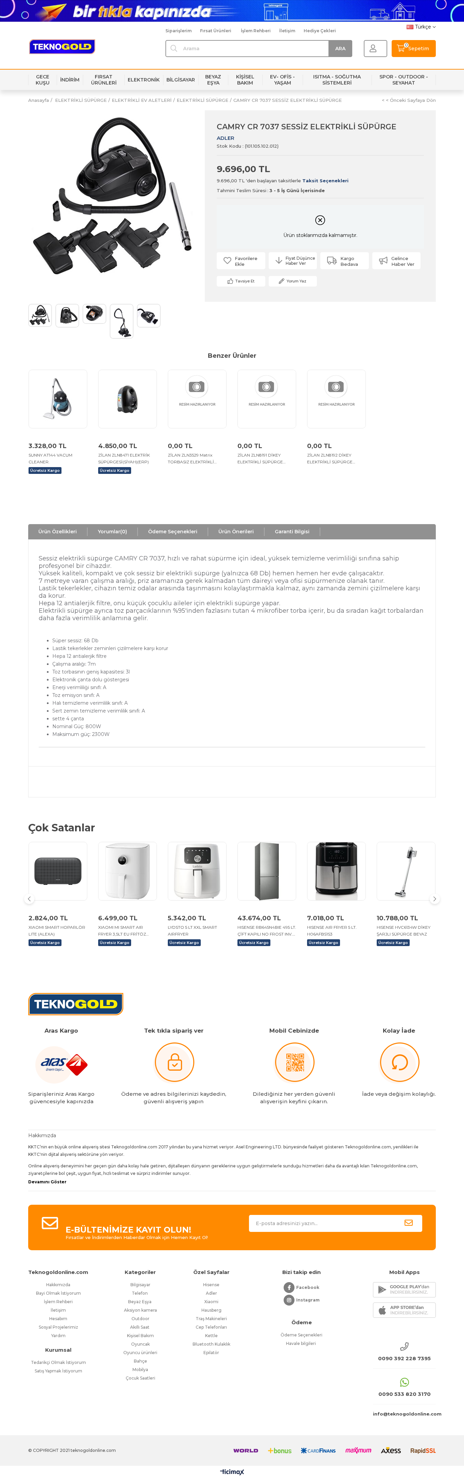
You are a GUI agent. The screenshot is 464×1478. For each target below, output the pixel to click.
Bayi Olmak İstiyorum (58, 1293)
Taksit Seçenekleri (325, 180)
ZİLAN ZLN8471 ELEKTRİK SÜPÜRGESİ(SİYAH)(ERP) (124, 458)
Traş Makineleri (211, 1318)
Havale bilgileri (301, 1343)
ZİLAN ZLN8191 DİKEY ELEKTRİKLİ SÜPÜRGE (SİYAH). (260, 458)
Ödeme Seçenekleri (172, 532)
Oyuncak (140, 1344)
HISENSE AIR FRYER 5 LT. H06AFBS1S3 (332, 931)
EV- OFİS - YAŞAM (282, 80)
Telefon (140, 1293)
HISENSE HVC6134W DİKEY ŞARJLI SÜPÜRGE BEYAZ (403, 931)
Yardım (58, 1335)
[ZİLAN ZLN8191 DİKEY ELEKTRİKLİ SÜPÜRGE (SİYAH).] (267, 399)
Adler (211, 1293)
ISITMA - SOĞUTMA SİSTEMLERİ (337, 80)
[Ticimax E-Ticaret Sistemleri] (232, 1472)
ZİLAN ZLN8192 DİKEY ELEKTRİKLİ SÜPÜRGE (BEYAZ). (330, 458)
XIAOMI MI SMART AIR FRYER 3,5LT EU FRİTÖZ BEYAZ (122, 931)
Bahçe (140, 1361)
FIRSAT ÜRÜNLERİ (104, 80)
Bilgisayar (140, 1284)
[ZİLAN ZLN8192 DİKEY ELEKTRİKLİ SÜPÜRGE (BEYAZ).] (336, 399)
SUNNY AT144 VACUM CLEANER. (50, 458)
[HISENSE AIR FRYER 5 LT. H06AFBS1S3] (336, 871)
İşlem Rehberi (256, 30)
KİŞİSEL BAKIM (245, 80)
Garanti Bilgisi (292, 532)
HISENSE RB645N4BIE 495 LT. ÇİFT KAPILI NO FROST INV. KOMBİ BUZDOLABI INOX (266, 931)
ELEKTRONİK (144, 80)
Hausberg (211, 1310)
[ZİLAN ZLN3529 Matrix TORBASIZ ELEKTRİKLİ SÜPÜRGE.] (197, 399)
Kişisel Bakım (140, 1335)
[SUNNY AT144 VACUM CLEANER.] (58, 399)
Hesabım (58, 1318)
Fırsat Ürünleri (215, 30)
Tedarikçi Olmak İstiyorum (58, 1362)
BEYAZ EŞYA (213, 80)
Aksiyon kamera (140, 1310)
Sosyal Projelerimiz (58, 1327)
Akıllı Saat (140, 1327)
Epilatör (211, 1352)
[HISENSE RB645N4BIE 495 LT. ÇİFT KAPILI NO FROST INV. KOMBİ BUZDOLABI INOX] (267, 871)
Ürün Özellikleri (57, 532)
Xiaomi (211, 1301)
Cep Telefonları (211, 1327)
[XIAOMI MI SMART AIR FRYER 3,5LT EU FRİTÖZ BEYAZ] (128, 871)
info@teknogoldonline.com (404, 1414)
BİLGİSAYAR (180, 80)
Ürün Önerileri (236, 532)
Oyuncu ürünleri (140, 1352)
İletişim (287, 30)
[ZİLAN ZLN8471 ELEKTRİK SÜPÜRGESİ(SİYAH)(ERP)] (128, 399)
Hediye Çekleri (320, 30)
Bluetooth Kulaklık (211, 1344)
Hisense (211, 1284)
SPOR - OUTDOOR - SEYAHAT (403, 80)
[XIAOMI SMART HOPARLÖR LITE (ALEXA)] (58, 871)
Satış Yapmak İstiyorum (58, 1370)
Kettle (211, 1335)
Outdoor (140, 1318)
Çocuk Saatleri (140, 1378)
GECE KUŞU (43, 80)
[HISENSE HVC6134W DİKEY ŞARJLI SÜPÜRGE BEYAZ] (406, 871)
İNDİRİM (69, 80)
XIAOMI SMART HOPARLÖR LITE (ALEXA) (57, 931)
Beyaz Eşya (140, 1301)
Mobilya (140, 1369)
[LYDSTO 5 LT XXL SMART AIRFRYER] (197, 871)
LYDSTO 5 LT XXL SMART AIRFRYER (192, 931)
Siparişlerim (178, 30)
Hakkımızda (58, 1284)
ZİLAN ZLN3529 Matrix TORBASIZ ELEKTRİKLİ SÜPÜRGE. (191, 458)
